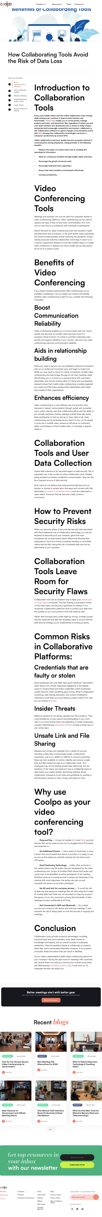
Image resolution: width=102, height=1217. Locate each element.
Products (21, 1194)
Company (21, 1191)
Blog (52, 1191)
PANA (83, 840)
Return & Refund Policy (56, 1201)
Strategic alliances (40, 1208)
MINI (74, 840)
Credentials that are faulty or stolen (20, 100)
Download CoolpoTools (26, 1198)
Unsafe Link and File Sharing (20, 109)
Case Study (41, 1194)
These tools (50, 120)
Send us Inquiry (55, 1194)
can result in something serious (58, 491)
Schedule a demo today (61, 965)
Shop (69, 4)
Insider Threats (19, 105)
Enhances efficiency (20, 96)
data (40, 133)
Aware (53, 701)
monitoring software (63, 725)
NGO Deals (41, 1204)
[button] (41, 4)
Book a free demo (51, 1000)
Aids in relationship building (20, 91)
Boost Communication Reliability (19, 84)
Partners (40, 1198)
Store (39, 1191)
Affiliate (39, 1201)
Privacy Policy (55, 1198)
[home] (6, 4)
